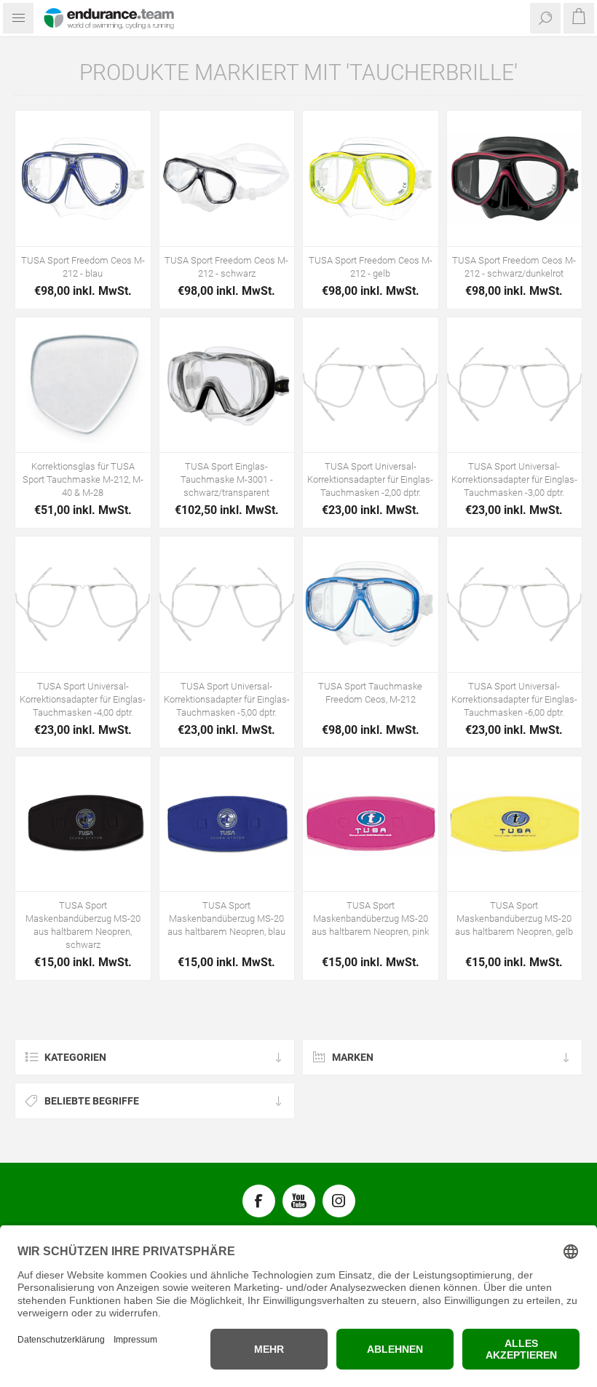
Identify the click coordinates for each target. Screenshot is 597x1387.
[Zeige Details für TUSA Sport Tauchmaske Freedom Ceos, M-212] (370, 604)
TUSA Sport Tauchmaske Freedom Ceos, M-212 (370, 693)
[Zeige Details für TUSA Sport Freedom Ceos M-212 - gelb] (370, 178)
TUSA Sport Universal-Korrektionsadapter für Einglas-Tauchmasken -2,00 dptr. (370, 479)
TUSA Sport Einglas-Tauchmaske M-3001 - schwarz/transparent (227, 479)
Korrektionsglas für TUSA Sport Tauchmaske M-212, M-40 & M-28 (83, 479)
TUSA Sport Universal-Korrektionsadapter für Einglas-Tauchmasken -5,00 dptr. (227, 699)
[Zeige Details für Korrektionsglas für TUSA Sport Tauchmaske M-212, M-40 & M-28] (83, 385)
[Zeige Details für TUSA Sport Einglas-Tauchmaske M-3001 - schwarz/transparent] (227, 385)
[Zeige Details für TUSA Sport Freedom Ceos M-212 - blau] (83, 178)
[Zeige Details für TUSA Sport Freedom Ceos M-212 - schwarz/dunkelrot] (514, 178)
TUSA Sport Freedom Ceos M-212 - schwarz (226, 267)
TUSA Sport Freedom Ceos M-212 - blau (83, 267)
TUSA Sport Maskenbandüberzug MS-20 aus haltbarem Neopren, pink (370, 918)
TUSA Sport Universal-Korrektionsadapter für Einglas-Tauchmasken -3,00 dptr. (514, 479)
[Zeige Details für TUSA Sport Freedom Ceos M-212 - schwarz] (227, 178)
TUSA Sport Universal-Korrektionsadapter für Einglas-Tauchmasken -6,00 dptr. (514, 699)
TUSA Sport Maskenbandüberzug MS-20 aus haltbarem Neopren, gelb (514, 918)
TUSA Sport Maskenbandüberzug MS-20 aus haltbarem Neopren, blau (226, 918)
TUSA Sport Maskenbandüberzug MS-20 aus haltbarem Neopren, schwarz (83, 925)
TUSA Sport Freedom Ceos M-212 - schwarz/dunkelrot (514, 267)
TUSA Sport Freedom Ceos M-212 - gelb (370, 267)
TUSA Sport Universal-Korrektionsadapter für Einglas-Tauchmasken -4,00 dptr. (83, 699)
